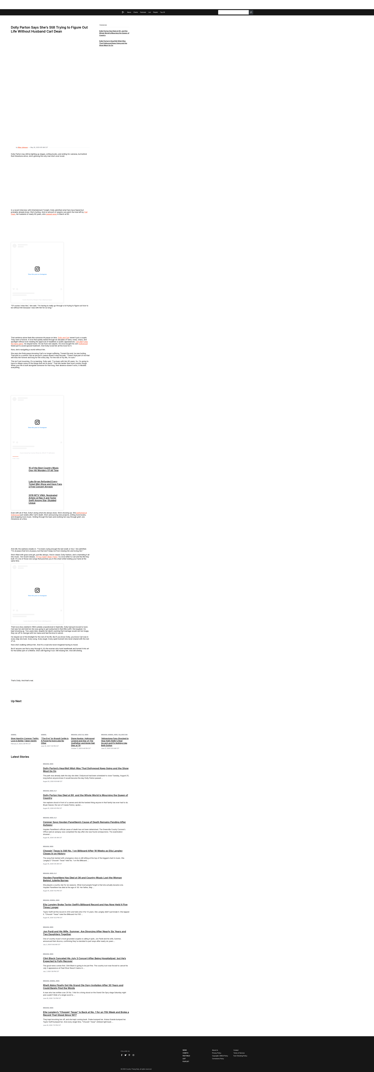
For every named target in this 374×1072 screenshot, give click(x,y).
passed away (51, 214)
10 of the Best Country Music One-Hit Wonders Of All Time (44, 469)
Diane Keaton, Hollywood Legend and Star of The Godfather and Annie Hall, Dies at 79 (83, 742)
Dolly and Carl (63, 338)
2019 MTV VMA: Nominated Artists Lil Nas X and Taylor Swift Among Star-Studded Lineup (43, 499)
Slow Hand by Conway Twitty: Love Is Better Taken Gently (25, 739)
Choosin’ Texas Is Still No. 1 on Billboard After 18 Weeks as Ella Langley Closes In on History (83, 852)
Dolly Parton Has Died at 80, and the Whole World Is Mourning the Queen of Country (114, 33)
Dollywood (83, 344)
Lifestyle (81, 734)
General (13, 734)
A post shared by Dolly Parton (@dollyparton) (37, 621)
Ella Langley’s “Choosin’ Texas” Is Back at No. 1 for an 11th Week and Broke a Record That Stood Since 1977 (86, 1013)
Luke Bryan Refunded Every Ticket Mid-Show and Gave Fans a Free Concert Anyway (45, 484)
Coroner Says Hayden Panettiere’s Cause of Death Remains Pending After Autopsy (84, 823)
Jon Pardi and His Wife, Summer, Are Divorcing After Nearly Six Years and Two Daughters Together (84, 933)
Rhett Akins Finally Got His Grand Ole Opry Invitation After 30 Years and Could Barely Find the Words (83, 986)
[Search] (251, 12)
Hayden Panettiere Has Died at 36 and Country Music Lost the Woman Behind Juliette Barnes (82, 879)
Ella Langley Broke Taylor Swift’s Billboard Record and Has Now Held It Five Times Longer (85, 906)
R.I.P (55, 790)
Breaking (74, 734)
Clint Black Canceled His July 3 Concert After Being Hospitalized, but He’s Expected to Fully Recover (84, 960)
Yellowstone (122, 734)
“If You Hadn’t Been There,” (47, 557)
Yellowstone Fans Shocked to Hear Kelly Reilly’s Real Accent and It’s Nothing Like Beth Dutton (115, 742)
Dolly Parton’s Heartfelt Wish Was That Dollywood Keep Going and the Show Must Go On (113, 43)
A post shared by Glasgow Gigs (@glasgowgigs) (37, 300)
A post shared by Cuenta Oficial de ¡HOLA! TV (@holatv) (37, 453)
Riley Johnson (23, 147)
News (86, 734)
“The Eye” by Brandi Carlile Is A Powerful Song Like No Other (55, 740)
